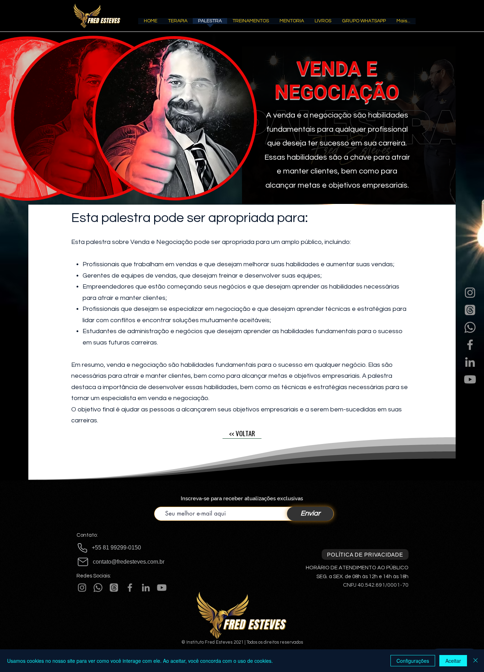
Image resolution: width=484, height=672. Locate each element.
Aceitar (453, 660)
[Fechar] (475, 660)
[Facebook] (470, 345)
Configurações (412, 660)
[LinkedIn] (470, 362)
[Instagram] (470, 293)
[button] (178, 23)
